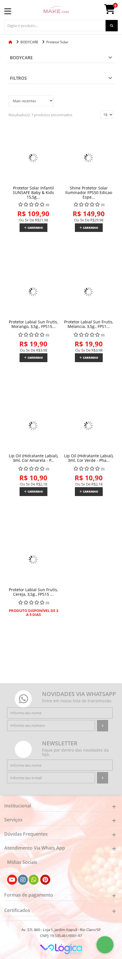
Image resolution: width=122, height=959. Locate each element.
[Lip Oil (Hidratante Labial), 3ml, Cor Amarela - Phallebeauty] (33, 426)
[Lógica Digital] (61, 948)
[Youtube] (12, 879)
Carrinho (35, 228)
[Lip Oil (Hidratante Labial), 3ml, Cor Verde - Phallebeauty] (88, 426)
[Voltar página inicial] (11, 42)
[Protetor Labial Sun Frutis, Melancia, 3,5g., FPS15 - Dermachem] (88, 292)
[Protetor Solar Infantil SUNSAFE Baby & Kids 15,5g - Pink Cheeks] (33, 158)
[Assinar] (102, 725)
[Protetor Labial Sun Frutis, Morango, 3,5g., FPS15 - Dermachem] (33, 292)
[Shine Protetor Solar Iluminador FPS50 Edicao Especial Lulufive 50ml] (88, 158)
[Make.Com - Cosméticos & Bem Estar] (56, 10)
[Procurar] (112, 25)
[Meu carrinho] (112, 11)
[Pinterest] (45, 879)
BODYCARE (21, 57)
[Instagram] (23, 879)
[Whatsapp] (33, 879)
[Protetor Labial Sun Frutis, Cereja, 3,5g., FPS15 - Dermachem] (33, 560)
